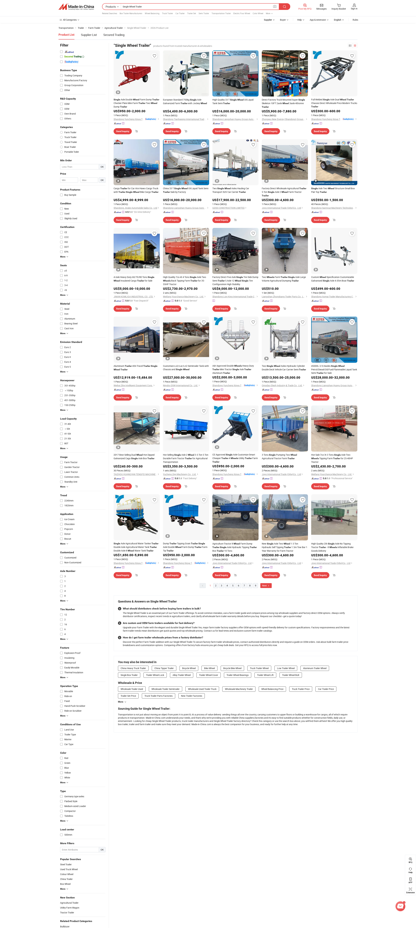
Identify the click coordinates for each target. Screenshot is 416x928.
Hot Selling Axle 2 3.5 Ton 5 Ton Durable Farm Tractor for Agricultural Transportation (185, 458)
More (120, 701)
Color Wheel (258, 13)
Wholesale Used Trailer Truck (202, 689)
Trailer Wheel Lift (265, 675)
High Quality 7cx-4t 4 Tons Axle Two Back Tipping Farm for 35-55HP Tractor (184, 280)
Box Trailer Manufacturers (131, 13)
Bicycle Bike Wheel (232, 668)
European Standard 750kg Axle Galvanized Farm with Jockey (185, 101)
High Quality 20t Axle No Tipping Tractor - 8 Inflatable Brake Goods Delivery (332, 547)
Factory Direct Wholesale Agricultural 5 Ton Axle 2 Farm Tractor (284, 192)
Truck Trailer (167, 13)
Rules (355, 19)
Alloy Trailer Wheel (182, 675)
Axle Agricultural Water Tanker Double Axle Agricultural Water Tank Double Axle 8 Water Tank (136, 547)
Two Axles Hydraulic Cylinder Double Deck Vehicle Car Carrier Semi (284, 367)
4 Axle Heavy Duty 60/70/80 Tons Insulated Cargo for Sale (134, 278)
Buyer (283, 19)
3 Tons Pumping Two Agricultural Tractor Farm (279, 456)
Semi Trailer (204, 13)
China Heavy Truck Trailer (133, 668)
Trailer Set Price (128, 695)
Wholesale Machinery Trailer (239, 689)
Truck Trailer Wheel (259, 668)
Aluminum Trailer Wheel (314, 668)
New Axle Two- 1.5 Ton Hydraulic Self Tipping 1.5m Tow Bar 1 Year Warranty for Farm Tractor (284, 547)
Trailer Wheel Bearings (238, 675)
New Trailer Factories (191, 695)
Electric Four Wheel (241, 13)
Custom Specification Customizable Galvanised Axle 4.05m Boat (332, 278)
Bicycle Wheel (189, 668)
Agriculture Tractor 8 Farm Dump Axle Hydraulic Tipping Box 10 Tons (234, 547)
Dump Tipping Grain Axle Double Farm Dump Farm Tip (185, 547)
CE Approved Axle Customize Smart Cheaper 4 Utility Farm (235, 458)
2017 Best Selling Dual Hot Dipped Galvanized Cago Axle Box (134, 456)
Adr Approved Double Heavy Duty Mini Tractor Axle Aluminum (233, 369)
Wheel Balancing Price (272, 689)
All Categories (70, 19)
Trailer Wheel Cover (208, 675)
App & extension (318, 19)
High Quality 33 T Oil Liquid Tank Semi (233, 101)
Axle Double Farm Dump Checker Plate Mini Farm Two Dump (136, 103)
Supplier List (89, 35)
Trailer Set (191, 13)
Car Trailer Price (326, 689)
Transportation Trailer (221, 13)
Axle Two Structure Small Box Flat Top (333, 190)
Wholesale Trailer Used (132, 689)
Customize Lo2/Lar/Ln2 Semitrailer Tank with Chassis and (186, 367)
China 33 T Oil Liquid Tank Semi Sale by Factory (185, 190)
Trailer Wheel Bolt (290, 675)
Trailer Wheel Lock (155, 675)
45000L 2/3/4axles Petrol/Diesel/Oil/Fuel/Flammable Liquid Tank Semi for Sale (334, 369)
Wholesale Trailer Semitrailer (165, 689)
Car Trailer (180, 13)
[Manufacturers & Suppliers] (76, 6)
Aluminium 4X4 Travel (135, 367)
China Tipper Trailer (164, 668)
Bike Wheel (209, 668)
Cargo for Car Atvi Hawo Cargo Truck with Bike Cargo (136, 190)
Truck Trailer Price (301, 689)
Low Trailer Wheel (286, 668)
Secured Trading (113, 35)
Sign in (354, 8)
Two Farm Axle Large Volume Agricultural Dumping (284, 278)
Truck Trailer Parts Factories (158, 695)
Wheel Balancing (152, 13)
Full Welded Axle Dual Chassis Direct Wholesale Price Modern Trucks (334, 103)
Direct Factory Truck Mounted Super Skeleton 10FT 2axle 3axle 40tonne (283, 103)
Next (264, 585)
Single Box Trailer (129, 675)
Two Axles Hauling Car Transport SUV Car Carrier (230, 190)
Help (299, 19)
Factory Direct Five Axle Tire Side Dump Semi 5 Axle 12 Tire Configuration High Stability (235, 280)
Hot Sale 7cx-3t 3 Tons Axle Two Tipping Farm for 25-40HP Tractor (332, 458)
